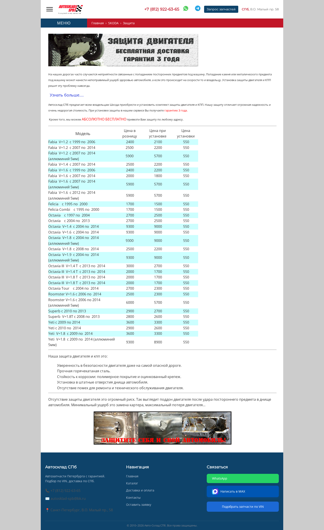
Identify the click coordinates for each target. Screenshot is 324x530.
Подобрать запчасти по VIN (243, 506)
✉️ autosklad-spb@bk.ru (65, 498)
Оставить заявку (138, 504)
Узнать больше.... (67, 95)
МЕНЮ (64, 23)
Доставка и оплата (140, 490)
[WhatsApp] (186, 9)
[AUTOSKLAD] (70, 9)
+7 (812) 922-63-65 (161, 9)
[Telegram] (198, 9)
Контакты (133, 497)
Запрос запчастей (221, 9)
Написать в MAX (233, 491)
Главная (97, 23)
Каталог (132, 483)
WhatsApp (219, 478)
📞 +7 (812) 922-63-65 (62, 490)
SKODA (113, 23)
